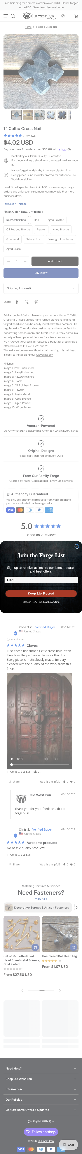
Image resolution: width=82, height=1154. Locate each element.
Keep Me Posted (41, 593)
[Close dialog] (77, 546)
